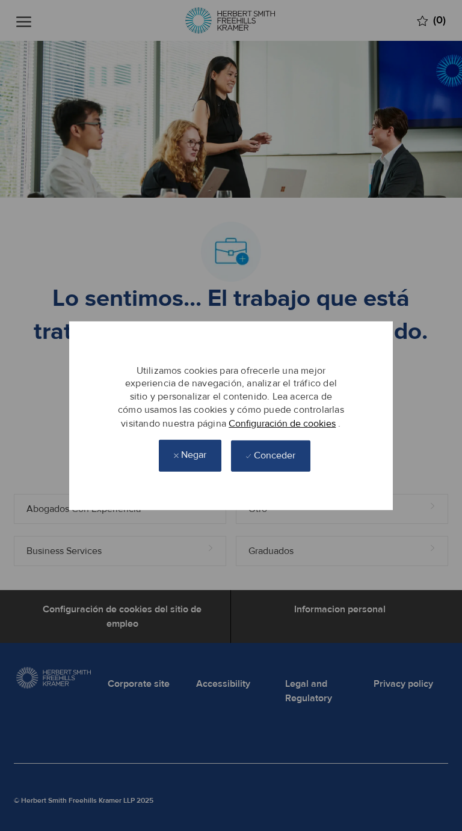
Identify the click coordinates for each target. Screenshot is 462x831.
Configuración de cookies (282, 423)
